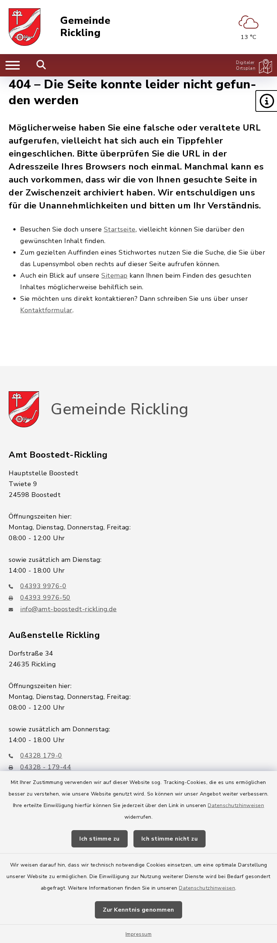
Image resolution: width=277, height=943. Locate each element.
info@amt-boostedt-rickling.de (68, 609)
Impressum (139, 934)
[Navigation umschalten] (12, 65)
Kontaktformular (46, 310)
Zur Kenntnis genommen (138, 910)
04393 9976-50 (45, 597)
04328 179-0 (41, 755)
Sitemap (114, 275)
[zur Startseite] (24, 27)
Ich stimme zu (99, 839)
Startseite (120, 229)
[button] (266, 101)
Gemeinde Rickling (85, 27)
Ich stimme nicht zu (169, 839)
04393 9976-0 (43, 586)
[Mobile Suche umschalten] (41, 65)
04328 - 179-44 (45, 767)
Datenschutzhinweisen (236, 805)
